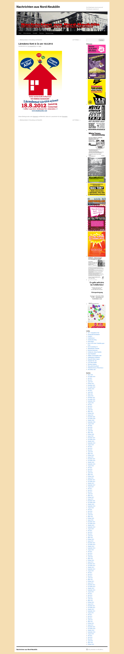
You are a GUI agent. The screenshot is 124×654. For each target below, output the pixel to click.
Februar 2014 (91, 560)
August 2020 (91, 423)
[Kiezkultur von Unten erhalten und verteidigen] (97, 104)
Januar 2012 (90, 604)
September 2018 (91, 464)
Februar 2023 (91, 383)
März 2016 (90, 516)
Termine (41, 33)
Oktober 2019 (91, 441)
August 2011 (91, 612)
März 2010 (90, 642)
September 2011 (91, 611)
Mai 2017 (90, 492)
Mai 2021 (90, 408)
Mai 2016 (90, 513)
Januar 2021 (90, 415)
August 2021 (91, 402)
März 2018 (90, 474)
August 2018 (91, 465)
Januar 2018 (90, 478)
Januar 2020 (90, 436)
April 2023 (90, 381)
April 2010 (90, 640)
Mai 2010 (90, 639)
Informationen (27, 33)
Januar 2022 (90, 395)
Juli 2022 (90, 390)
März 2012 (90, 600)
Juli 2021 (90, 404)
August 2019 (91, 444)
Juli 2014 (90, 551)
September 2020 (91, 422)
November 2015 (91, 523)
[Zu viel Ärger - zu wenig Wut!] (97, 256)
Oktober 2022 (91, 388)
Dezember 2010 (91, 626)
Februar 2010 (91, 644)
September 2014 (91, 548)
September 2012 (91, 590)
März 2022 (90, 394)
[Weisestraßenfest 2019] (97, 130)
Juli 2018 (90, 467)
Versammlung (49, 33)
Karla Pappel (91, 341)
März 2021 (90, 411)
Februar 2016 (91, 518)
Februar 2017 (91, 497)
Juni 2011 (90, 616)
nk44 (40, 46)
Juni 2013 (90, 574)
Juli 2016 (90, 509)
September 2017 (91, 485)
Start (20, 33)
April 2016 (90, 514)
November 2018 (91, 460)
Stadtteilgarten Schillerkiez (94, 357)
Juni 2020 (90, 427)
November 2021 (91, 399)
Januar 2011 (90, 625)
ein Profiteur (76, 40)
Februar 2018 (91, 476)
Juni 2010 (90, 637)
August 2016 (91, 507)
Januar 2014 (90, 562)
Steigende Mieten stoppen (94, 359)
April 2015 (90, 535)
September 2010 (91, 632)
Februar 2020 (91, 434)
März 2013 (90, 579)
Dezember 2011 (91, 605)
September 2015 (91, 527)
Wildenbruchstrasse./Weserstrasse (95, 367)
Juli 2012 (90, 593)
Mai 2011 (90, 618)
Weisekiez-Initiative (92, 364)
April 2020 (90, 430)
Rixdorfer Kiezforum (92, 350)
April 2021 (90, 409)
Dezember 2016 (91, 500)
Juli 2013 (90, 572)
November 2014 (91, 544)
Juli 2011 (90, 614)
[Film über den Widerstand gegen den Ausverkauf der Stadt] (97, 205)
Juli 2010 (90, 635)
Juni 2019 (90, 448)
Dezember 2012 (91, 584)
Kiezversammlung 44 (93, 346)
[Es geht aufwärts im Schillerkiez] (97, 304)
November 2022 (91, 387)
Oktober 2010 (91, 630)
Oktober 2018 (91, 462)
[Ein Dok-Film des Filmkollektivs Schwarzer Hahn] (97, 230)
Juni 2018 (90, 469)
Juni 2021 (90, 406)
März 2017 (90, 495)
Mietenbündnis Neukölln (93, 348)
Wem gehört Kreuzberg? (93, 366)
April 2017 (90, 493)
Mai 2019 (90, 450)
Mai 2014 (90, 555)
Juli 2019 (90, 446)
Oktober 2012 (91, 588)
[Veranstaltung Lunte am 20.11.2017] (97, 279)
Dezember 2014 (91, 542)
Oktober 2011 (91, 609)
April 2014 (90, 556)
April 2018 (90, 472)
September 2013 (91, 569)
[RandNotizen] (97, 182)
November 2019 (91, 439)
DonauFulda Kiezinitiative (94, 334)
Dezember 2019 (91, 437)
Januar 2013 (90, 583)
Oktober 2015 (91, 525)
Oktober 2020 (91, 420)
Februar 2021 (91, 413)
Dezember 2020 (91, 416)
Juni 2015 (90, 532)
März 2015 (90, 537)
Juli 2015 (90, 530)
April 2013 (90, 577)
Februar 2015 (91, 539)
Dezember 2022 (91, 385)
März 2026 (90, 374)
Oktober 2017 (91, 483)
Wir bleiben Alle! (92, 369)
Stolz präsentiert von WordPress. (95, 649)
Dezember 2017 (91, 479)
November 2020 (91, 418)
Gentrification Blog (92, 339)
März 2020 (90, 432)
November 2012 (91, 586)
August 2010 (91, 633)
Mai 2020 (90, 429)
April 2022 (90, 392)
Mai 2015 (90, 534)
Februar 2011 (91, 623)
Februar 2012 (91, 602)
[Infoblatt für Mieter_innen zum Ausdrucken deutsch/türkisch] (97, 195)
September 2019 (91, 443)
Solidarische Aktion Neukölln (94, 352)
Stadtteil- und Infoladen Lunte (94, 355)
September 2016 (91, 506)
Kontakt (35, 33)
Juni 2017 (90, 490)
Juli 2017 (90, 488)
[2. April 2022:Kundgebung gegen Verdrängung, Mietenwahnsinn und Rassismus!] (97, 78)
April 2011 (90, 619)
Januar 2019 (90, 457)
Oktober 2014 (91, 546)
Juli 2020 (90, 425)
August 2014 (91, 549)
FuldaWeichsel (91, 338)
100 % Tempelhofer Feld (93, 332)
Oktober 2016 (91, 504)
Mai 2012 (90, 597)
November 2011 (91, 607)
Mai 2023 (90, 380)
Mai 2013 (90, 576)
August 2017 (91, 486)
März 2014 (90, 558)
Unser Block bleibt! (92, 362)
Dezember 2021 (91, 397)
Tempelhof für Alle (92, 360)
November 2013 (91, 565)
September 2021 (91, 401)
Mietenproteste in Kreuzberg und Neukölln (30, 40)
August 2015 (91, 528)
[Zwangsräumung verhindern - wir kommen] (97, 327)
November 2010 (91, 628)
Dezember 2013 (91, 563)
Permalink (64, 116)
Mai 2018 (90, 471)
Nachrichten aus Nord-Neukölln (38, 6)
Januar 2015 (90, 541)
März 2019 (90, 453)
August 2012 (91, 591)
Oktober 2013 (91, 567)
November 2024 (91, 376)
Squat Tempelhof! (92, 353)
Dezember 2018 (91, 458)
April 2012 (90, 598)
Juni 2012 (90, 595)
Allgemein (35, 116)
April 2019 (90, 451)
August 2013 (91, 570)
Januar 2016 (90, 520)
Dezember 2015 (91, 521)
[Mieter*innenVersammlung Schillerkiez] (97, 156)
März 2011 (90, 621)
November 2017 (91, 481)
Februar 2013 (91, 581)
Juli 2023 (90, 378)
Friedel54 (90, 336)
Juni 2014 (90, 553)
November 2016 (91, 502)
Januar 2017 (90, 499)
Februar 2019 (91, 455)
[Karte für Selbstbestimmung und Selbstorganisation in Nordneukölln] (97, 322)
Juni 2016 (90, 511)
